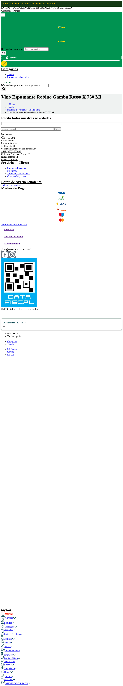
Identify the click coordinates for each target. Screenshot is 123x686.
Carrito (10, 352)
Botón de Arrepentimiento (21, 182)
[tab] (61, 229)
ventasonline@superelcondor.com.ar (18, 148)
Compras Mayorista (10, 10)
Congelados (9, 668)
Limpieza (7, 638)
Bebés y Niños (11, 658)
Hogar (7, 672)
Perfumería (8, 655)
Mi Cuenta (12, 349)
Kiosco (7, 646)
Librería (8, 676)
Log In (10, 354)
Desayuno (8, 629)
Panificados (9, 661)
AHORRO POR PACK (16, 683)
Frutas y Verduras (12, 634)
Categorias (12, 341)
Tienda (10, 74)
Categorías (9, 69)
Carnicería (9, 626)
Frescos (7, 664)
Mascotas (8, 679)
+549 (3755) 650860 (11, 151)
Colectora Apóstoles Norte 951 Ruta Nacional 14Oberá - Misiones (15, 157)
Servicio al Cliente (13, 236)
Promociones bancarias (18, 77)
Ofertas (7, 82)
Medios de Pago (12, 243)
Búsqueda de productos (12, 49)
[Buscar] (3, 53)
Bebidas (8, 623)
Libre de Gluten (12, 650)
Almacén (9, 618)
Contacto (9, 229)
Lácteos (7, 642)
